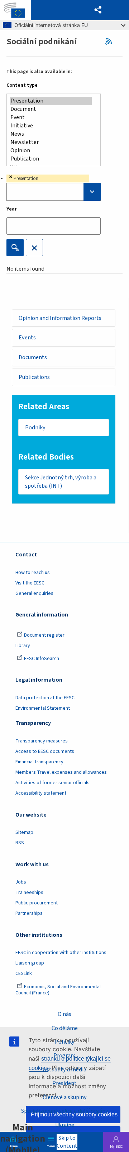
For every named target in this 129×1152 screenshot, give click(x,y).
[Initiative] (51, 126)
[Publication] (51, 159)
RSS (110, 41)
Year (11, 209)
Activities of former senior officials (52, 782)
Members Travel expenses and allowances (61, 772)
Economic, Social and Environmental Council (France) (58, 990)
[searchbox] (53, 192)
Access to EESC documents (44, 751)
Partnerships (29, 913)
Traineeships (29, 892)
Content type (22, 85)
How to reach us (32, 572)
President (64, 1083)
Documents (33, 357)
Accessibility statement (40, 793)
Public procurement (36, 903)
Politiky (65, 1042)
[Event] (51, 117)
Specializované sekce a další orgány (64, 1111)
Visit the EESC (29, 583)
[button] (98, 10)
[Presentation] (51, 101)
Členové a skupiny (65, 1097)
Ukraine (64, 1125)
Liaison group (29, 963)
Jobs (20, 882)
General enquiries (34, 593)
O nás (64, 1014)
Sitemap (24, 832)
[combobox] (53, 188)
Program (64, 1056)
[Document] (51, 109)
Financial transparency (39, 761)
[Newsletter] (51, 142)
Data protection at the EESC (45, 697)
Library (22, 645)
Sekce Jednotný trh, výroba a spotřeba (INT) (60, 482)
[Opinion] (51, 150)
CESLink (23, 973)
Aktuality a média (64, 1070)
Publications (34, 377)
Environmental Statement (42, 708)
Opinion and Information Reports (60, 318)
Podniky (35, 428)
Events (27, 338)
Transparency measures (41, 741)
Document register (44, 635)
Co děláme (65, 1028)
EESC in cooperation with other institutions (60, 952)
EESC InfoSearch (41, 658)
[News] (51, 134)
